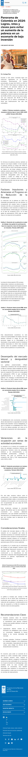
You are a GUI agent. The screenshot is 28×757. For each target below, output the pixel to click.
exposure (5, 743)
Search (23, 3)
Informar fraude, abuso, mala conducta (12, 728)
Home (2, 6)
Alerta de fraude (7, 733)
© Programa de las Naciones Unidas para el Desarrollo (12, 749)
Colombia (7, 2)
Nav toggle (25, 3)
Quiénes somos (8, 701)
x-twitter (5, 739)
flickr (21, 739)
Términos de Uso (7, 735)
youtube (8, 743)
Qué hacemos (7, 704)
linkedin (15, 739)
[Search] (7, 721)
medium (12, 743)
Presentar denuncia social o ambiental (12, 730)
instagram (12, 739)
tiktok (18, 739)
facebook (8, 739)
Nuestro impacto (8, 708)
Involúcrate (7, 712)
